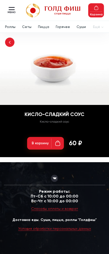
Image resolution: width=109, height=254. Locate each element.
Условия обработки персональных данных (54, 229)
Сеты (26, 27)
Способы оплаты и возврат (54, 209)
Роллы (10, 27)
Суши (81, 27)
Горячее (63, 27)
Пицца (43, 27)
